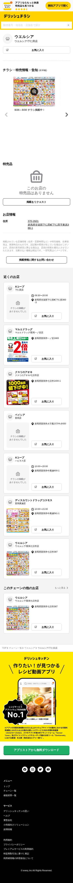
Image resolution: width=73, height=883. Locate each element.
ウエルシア (29, 648)
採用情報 (8, 829)
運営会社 (8, 820)
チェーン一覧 (15, 648)
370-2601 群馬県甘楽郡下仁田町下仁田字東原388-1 (48, 224)
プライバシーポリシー (14, 844)
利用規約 (8, 840)
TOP (4, 648)
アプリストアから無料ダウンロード (36, 749)
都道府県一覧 (10, 795)
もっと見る (60, 588)
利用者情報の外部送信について (18, 858)
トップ (7, 786)
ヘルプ (7, 815)
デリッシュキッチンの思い (16, 811)
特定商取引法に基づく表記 (16, 853)
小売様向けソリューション (16, 825)
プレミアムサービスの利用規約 (18, 849)
